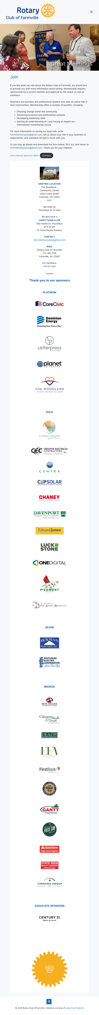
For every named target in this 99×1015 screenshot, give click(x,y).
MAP (49, 200)
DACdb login (49, 266)
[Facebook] (49, 1001)
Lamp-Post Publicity (74, 1008)
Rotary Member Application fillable (24, 155)
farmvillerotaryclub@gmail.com (26, 134)
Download (46, 155)
